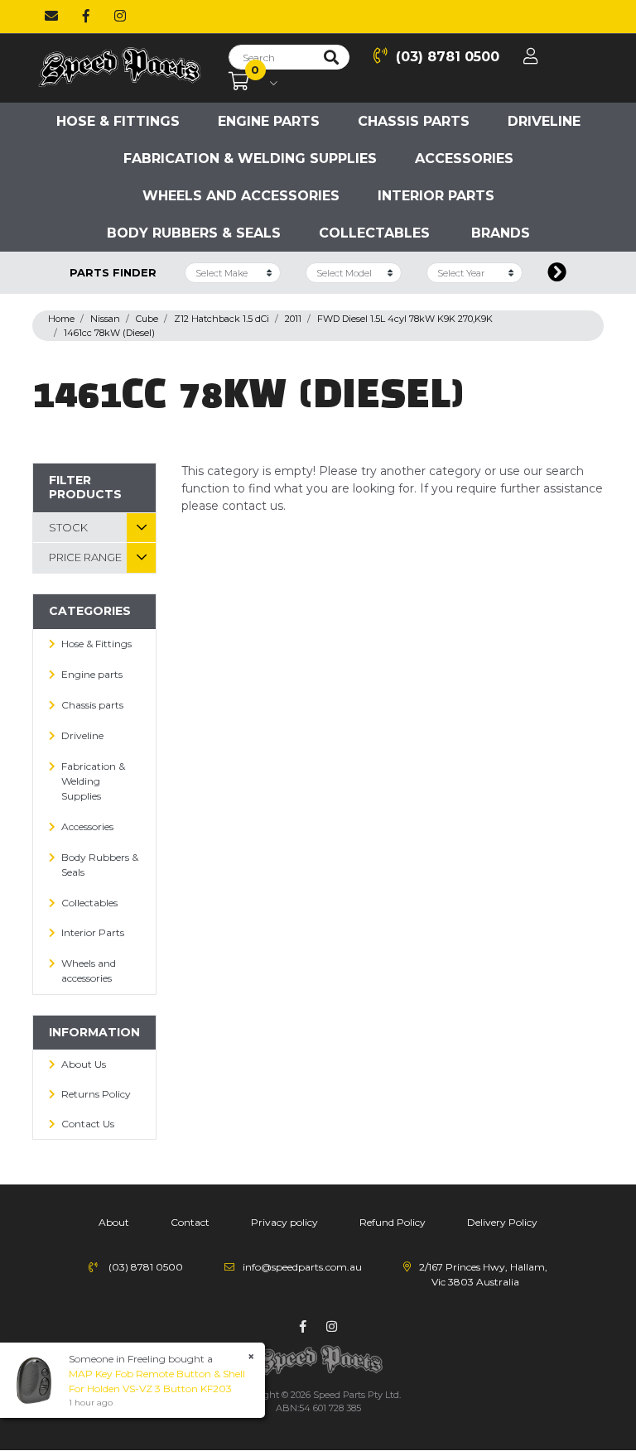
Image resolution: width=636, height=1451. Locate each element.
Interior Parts (436, 196)
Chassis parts (414, 121)
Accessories (464, 158)
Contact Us (87, 1123)
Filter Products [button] (85, 487)
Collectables (374, 233)
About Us (83, 1064)
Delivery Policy (502, 1222)
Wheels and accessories (241, 196)
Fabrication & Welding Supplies (250, 158)
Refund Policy (392, 1222)
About (114, 1222)
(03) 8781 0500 (447, 57)
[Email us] (51, 16)
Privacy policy (284, 1222)
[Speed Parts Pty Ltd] (119, 67)
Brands (500, 233)
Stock (68, 527)
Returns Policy (96, 1094)
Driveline (544, 121)
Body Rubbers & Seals (194, 233)
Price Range (85, 557)
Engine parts (269, 121)
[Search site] (331, 57)
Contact (190, 1222)
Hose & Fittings (118, 121)
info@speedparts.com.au (302, 1267)
